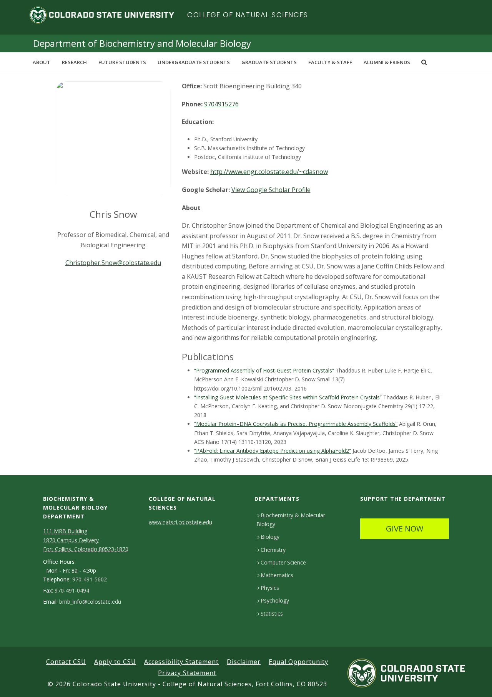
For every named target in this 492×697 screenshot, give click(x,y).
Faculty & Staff (330, 62)
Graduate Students (269, 62)
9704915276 (221, 104)
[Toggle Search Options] (424, 62)
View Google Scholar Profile (271, 189)
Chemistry (273, 549)
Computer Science (283, 562)
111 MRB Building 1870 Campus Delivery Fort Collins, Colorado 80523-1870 (85, 539)
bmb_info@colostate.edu (90, 601)
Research (74, 62)
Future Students (122, 62)
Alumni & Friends (387, 62)
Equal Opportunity (298, 661)
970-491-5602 (89, 579)
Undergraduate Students (194, 62)
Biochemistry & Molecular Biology (290, 520)
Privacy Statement (187, 673)
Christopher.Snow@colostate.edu (113, 262)
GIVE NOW (404, 528)
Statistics (272, 613)
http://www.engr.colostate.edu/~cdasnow (269, 171)
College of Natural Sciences (247, 15)
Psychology (275, 600)
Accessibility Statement (181, 661)
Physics (270, 587)
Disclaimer (244, 661)
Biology (270, 536)
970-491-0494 (72, 590)
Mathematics (277, 575)
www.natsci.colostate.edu (180, 522)
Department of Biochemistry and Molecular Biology (142, 43)
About (41, 62)
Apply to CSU (115, 661)
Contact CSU (66, 661)
